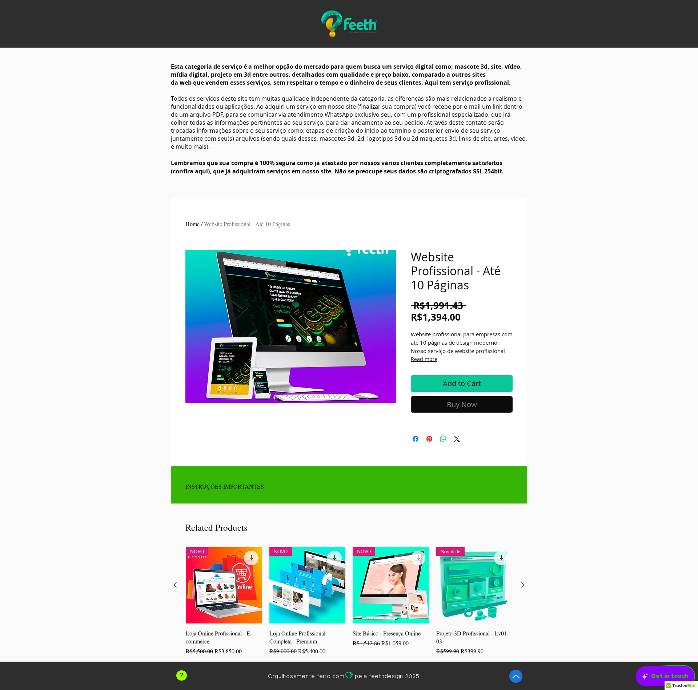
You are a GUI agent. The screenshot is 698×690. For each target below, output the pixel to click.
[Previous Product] (175, 585)
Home (192, 224)
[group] (349, 601)
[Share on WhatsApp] (443, 438)
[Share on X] (457, 438)
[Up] (515, 676)
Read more (424, 359)
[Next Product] (522, 585)
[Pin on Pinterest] (429, 438)
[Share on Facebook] (415, 438)
